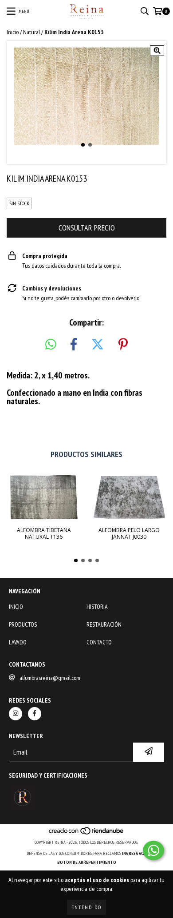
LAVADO (18, 642)
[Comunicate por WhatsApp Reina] (153, 850)
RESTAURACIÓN (104, 624)
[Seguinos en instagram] (15, 713)
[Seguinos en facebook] (34, 713)
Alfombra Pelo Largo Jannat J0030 (129, 533)
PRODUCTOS (23, 624)
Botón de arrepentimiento (86, 862)
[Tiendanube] (87, 833)
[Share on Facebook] (73, 345)
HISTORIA (97, 607)
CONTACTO (99, 642)
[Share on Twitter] (97, 345)
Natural (31, 32)
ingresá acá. (134, 853)
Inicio (13, 32)
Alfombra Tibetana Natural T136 (44, 533)
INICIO (16, 607)
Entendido (86, 907)
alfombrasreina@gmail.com (50, 678)
